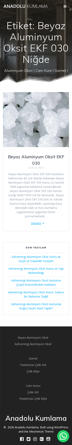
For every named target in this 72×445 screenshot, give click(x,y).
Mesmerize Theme (41, 431)
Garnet (33, 358)
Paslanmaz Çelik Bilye (33, 398)
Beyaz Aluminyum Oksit (33, 337)
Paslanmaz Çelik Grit (33, 365)
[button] (63, 436)
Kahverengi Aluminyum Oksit (33, 344)
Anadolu (26, 6)
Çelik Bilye (33, 371)
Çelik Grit (33, 392)
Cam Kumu (33, 386)
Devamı (36, 223)
